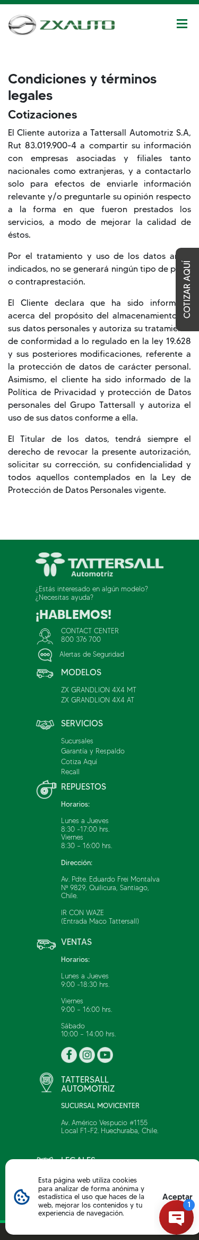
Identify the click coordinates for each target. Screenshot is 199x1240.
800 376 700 (81, 639)
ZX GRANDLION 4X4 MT (98, 689)
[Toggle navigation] (182, 23)
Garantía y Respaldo (93, 751)
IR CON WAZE (82, 912)
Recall (70, 771)
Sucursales (77, 740)
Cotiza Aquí (79, 761)
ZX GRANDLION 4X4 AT (97, 700)
